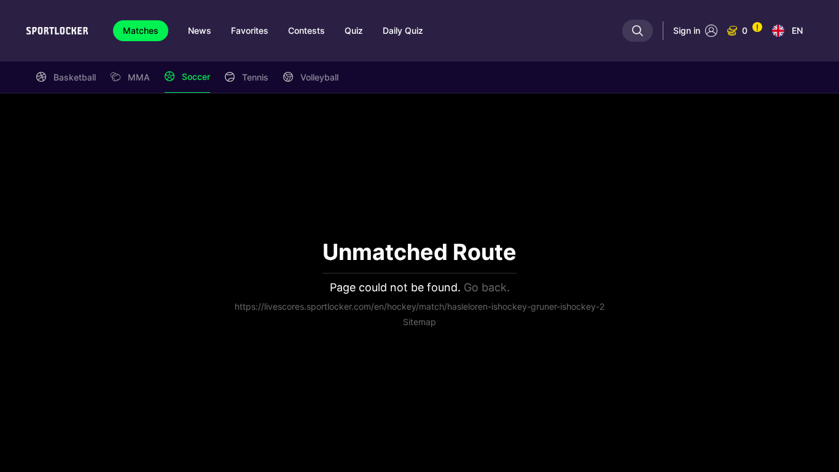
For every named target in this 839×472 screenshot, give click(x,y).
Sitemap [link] (419, 322)
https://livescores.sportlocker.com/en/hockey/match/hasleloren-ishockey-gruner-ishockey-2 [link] (419, 306)
